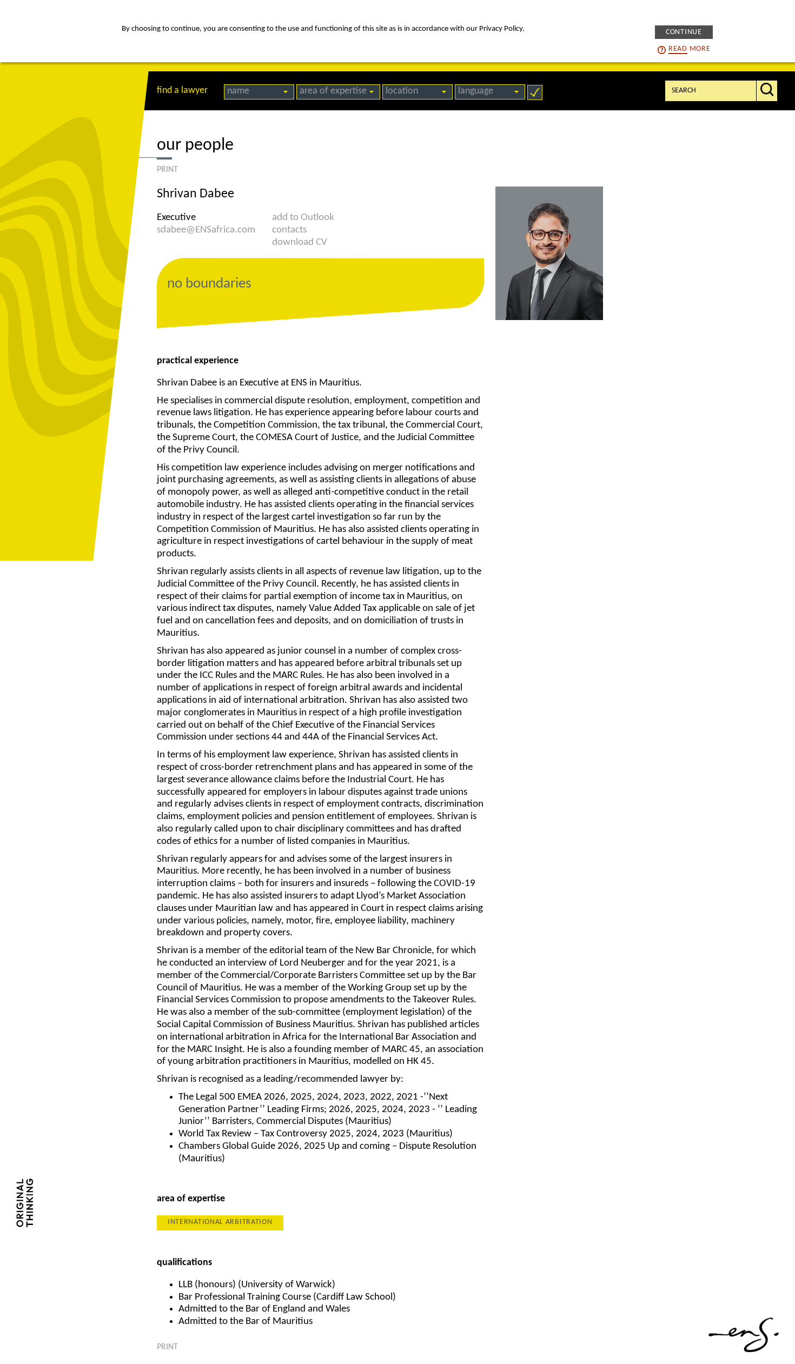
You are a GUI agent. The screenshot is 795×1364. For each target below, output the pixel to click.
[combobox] (259, 91)
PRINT (167, 169)
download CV (299, 242)
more (689, 49)
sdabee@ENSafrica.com (206, 230)
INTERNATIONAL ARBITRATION (220, 1222)
